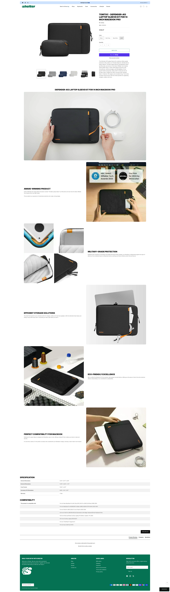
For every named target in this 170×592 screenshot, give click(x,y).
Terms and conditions (101, 569)
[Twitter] (28, 2)
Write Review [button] (145, 531)
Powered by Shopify (34, 588)
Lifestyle (101, 6)
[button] (85, 546)
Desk (86, 6)
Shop (73, 6)
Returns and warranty (101, 567)
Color (100, 35)
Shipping (98, 563)
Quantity (101, 42)
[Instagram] (25, 2)
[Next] (108, 3)
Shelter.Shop (27, 588)
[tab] (133, 538)
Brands (108, 6)
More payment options (114, 57)
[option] (66, 39)
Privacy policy (99, 571)
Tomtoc (102, 22)
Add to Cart (114, 50)
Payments (98, 565)
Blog (72, 561)
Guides (72, 563)
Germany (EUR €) (143, 2)
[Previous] (62, 3)
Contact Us (73, 567)
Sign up (130, 571)
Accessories (94, 6)
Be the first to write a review (85, 546)
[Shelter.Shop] (28, 6)
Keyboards (80, 6)
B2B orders (98, 561)
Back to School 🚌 (64, 6)
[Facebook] (22, 2)
